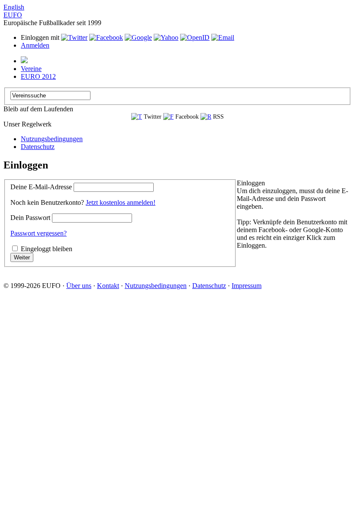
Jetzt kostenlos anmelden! (120, 202)
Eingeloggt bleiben (46, 248)
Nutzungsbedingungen (52, 138)
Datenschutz (38, 146)
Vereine (31, 68)
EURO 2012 (38, 76)
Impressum (246, 285)
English (13, 7)
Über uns (78, 285)
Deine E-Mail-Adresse (41, 187)
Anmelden (35, 45)
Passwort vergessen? (38, 233)
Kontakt (108, 285)
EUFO (12, 15)
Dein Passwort (30, 217)
